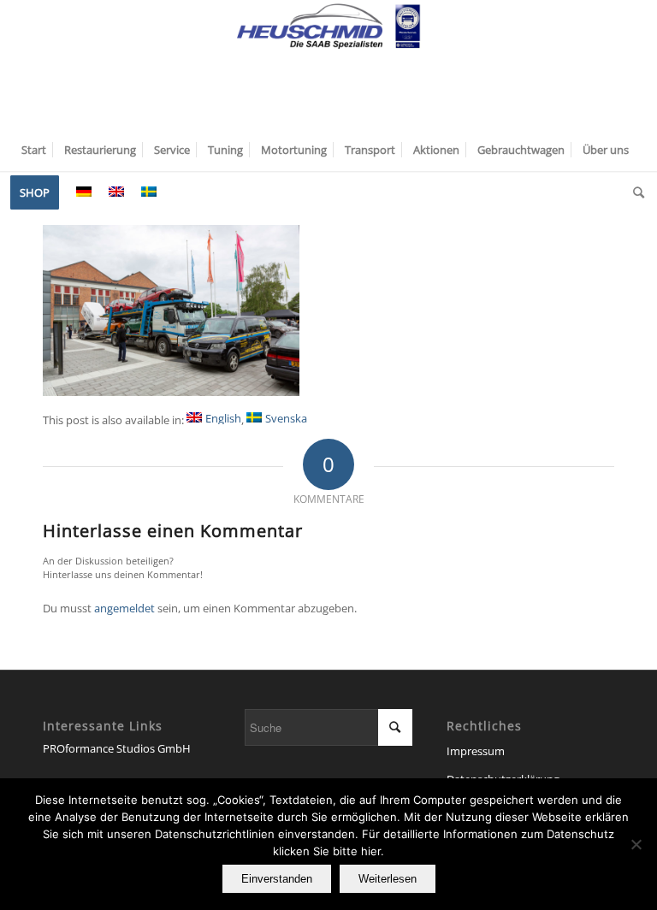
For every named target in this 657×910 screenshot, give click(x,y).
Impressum (476, 751)
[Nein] (635, 844)
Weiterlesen (387, 878)
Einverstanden (276, 878)
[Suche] (634, 192)
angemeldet (124, 608)
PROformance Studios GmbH (117, 748)
